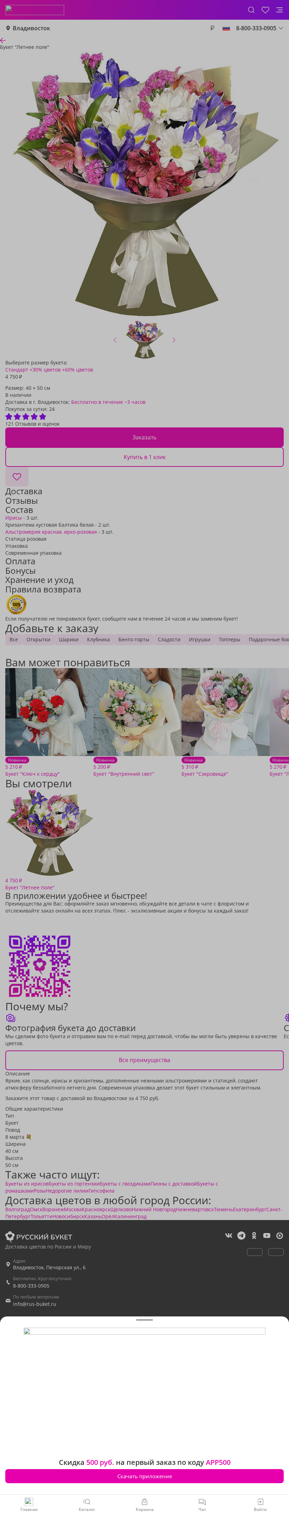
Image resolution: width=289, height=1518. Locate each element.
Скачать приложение (144, 1476)
